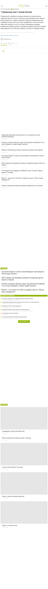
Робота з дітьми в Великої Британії (13, 496)
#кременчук (11, 35)
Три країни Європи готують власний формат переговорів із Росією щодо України (23, 156)
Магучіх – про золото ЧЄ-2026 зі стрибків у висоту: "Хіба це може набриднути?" (22, 179)
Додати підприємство (24, 321)
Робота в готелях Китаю (9, 525)
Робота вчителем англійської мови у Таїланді (16, 438)
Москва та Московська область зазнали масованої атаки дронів (22, 150)
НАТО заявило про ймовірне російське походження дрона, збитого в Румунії (23, 164)
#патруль (16, 35)
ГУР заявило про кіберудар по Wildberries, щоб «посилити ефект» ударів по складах (22, 171)
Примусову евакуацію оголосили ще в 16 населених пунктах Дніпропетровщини (21, 136)
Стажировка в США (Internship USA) (13, 431)
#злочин (6, 35)
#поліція (2, 35)
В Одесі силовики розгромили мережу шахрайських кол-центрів (22, 185)
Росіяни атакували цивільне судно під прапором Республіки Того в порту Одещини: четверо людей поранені (23, 143)
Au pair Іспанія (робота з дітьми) (12, 467)
